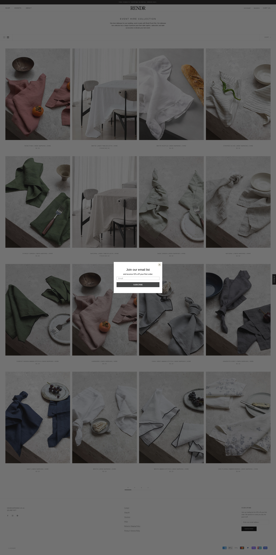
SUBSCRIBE (138, 285)
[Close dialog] (159, 265)
